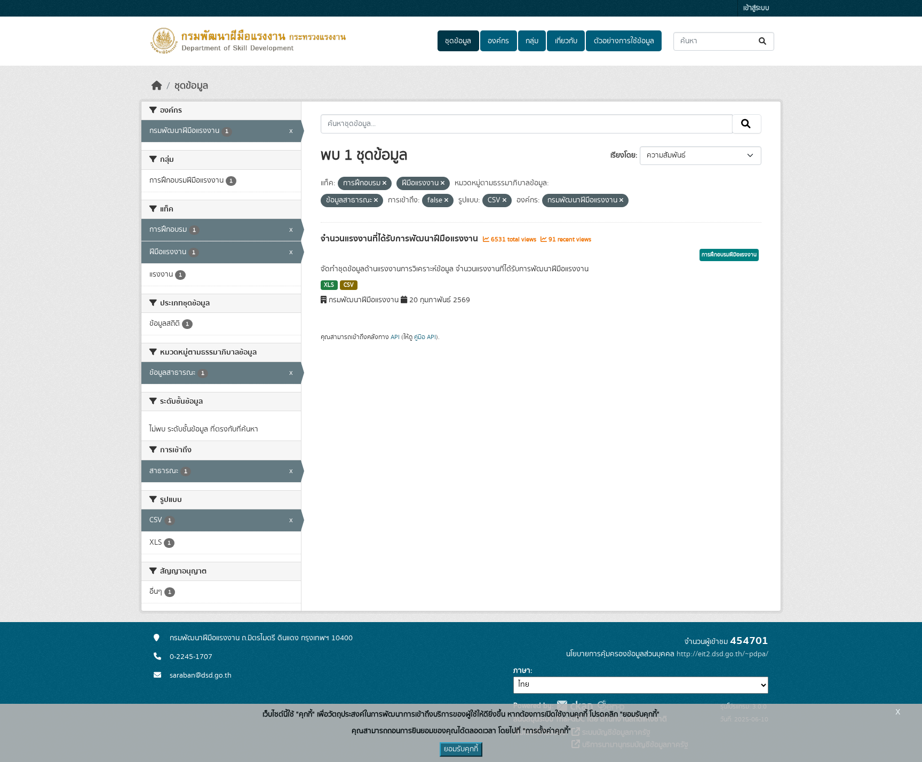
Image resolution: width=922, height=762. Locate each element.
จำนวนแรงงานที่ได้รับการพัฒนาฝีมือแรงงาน (400, 239)
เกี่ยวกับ (566, 41)
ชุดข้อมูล (458, 41)
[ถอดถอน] (384, 183)
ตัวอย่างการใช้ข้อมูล (624, 41)
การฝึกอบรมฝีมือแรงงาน (729, 254)
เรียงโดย (622, 155)
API (395, 337)
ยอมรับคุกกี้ (461, 749)
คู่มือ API (425, 337)
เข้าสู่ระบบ (756, 8)
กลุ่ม (532, 41)
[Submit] (763, 41)
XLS (329, 285)
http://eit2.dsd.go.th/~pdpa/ (722, 654)
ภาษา (521, 670)
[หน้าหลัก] (157, 86)
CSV (349, 285)
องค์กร (498, 41)
